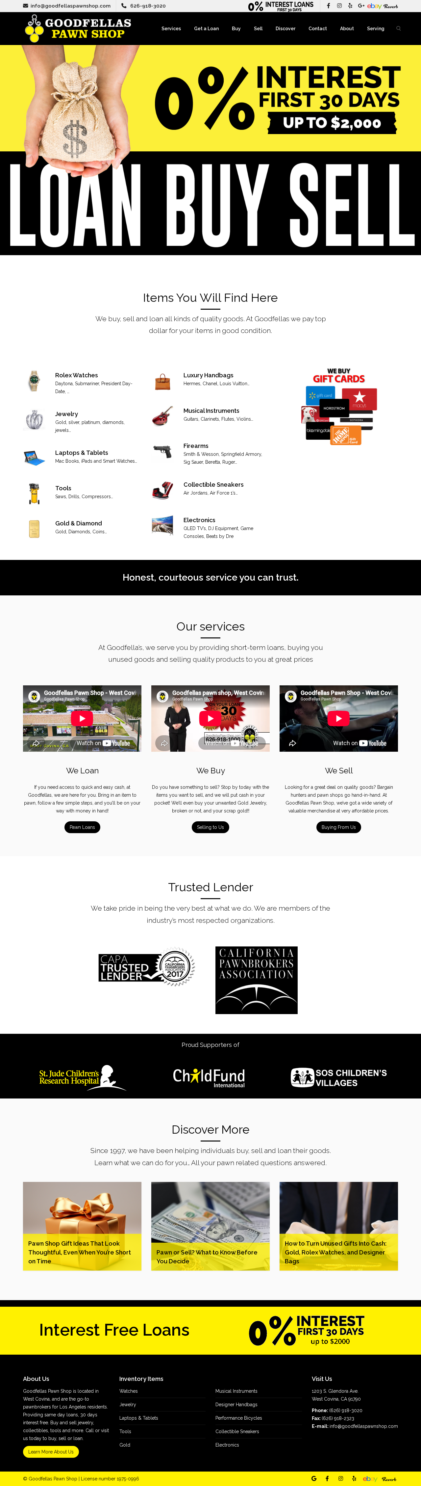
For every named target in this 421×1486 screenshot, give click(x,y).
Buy (236, 28)
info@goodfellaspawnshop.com (71, 6)
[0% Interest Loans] (282, 6)
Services (171, 28)
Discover (285, 28)
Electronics (227, 1445)
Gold (124, 1445)
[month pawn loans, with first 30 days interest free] (307, 1330)
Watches (128, 1391)
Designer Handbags (236, 1404)
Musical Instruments (236, 1391)
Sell (258, 28)
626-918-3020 (148, 6)
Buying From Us (339, 827)
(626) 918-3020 (345, 1410)
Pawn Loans (82, 827)
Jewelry (127, 1404)
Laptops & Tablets (138, 1418)
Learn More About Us (51, 1451)
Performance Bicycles (238, 1418)
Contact (318, 28)
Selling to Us (210, 827)
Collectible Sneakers (237, 1431)
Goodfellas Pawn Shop (53, 1478)
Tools (125, 1431)
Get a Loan (206, 28)
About (347, 28)
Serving (375, 28)
